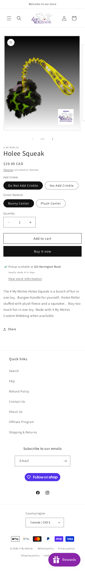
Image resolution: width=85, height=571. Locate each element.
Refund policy (46, 548)
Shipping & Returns (23, 432)
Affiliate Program (21, 422)
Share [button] (12, 329)
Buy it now (42, 251)
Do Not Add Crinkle (23, 185)
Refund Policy (19, 391)
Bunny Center (18, 203)
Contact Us (17, 401)
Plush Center (51, 203)
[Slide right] (53, 139)
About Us (16, 412)
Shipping (8, 169)
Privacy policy (66, 548)
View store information (25, 279)
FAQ (12, 381)
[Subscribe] (65, 461)
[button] (9, 18)
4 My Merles (26, 548)
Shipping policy (30, 555)
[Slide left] (33, 139)
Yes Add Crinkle (62, 185)
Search (14, 371)
